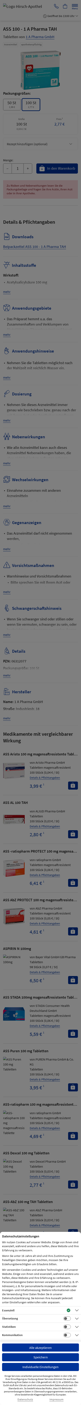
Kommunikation (12, 1335)
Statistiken (9, 1327)
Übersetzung (10, 1318)
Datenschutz (25, 1399)
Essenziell (8, 1310)
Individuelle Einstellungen (40, 1367)
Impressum (56, 1399)
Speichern (40, 1357)
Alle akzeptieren (40, 1348)
